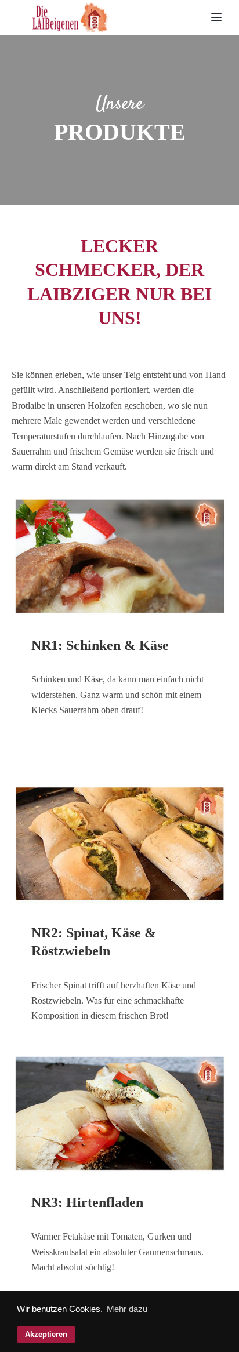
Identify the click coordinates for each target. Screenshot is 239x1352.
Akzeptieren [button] (46, 1334)
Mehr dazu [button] (127, 1309)
